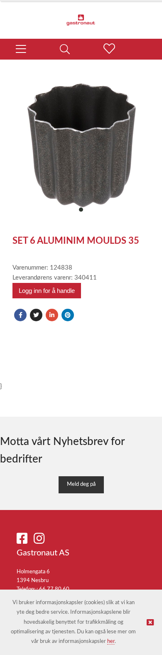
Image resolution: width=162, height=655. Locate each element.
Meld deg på (81, 484)
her (111, 641)
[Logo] (81, 15)
